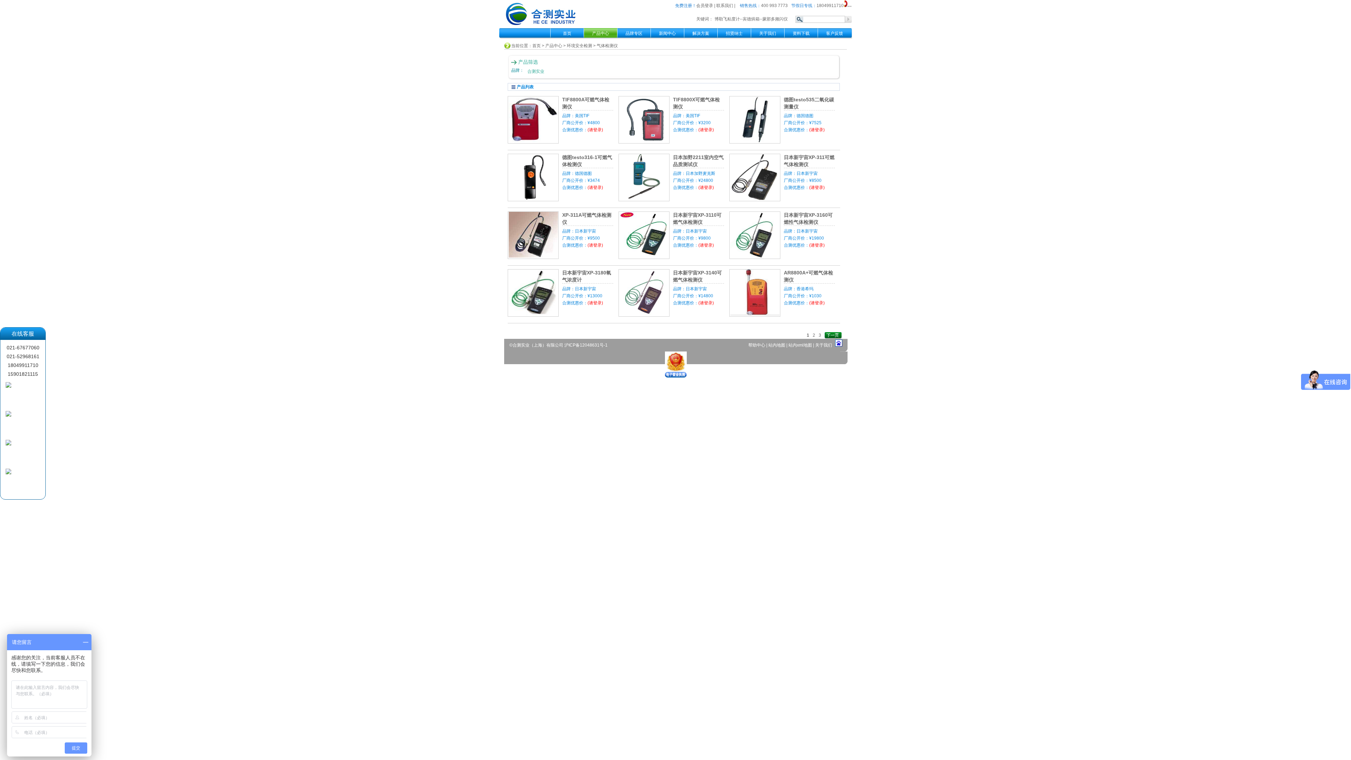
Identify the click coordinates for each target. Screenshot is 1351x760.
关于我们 (767, 33)
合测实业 (535, 71)
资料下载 (801, 33)
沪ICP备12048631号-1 (586, 345)
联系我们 (724, 5)
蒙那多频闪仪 (775, 19)
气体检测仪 (607, 45)
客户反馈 (834, 33)
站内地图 (777, 345)
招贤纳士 (734, 33)
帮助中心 (757, 345)
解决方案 (700, 33)
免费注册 (683, 5)
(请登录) (595, 129)
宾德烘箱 (751, 19)
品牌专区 (634, 33)
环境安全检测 (579, 45)
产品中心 (553, 45)
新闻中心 (667, 33)
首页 (567, 33)
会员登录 (704, 5)
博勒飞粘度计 (727, 19)
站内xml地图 (800, 345)
